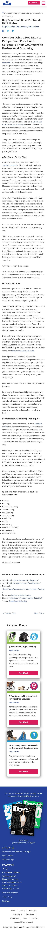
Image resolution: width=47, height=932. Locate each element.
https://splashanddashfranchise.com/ (25, 583)
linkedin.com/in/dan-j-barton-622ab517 (25, 598)
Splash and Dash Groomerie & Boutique (16, 852)
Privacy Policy (7, 897)
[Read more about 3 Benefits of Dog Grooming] (23, 637)
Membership (33, 3)
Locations (30, 914)
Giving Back (17, 914)
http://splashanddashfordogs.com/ (24, 580)
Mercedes (6, 63)
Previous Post (9, 613)
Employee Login (8, 860)
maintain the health (10, 165)
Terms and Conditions (10, 893)
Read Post (23, 673)
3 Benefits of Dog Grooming (22, 647)
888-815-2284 (13, 879)
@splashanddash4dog (18, 601)
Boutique (33, 910)
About (22, 910)
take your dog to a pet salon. (22, 351)
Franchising (14, 918)
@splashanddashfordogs (21, 595)
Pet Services (33, 27)
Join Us (34, 918)
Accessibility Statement (23, 922)
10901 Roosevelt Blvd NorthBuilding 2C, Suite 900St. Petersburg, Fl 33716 (12, 885)
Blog (25, 918)
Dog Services (21, 27)
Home (13, 910)
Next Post (39, 613)
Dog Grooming (8, 27)
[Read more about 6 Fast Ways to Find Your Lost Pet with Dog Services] (23, 687)
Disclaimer (6, 901)
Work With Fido (7, 856)
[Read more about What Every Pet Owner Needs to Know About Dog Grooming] (23, 736)
